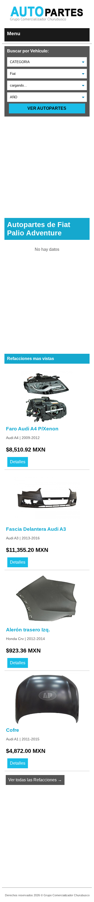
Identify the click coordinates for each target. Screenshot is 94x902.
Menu (13, 33)
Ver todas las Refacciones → (35, 780)
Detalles (17, 462)
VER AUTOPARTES (46, 108)
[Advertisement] (47, 163)
